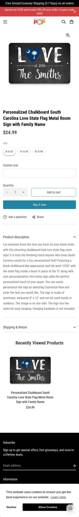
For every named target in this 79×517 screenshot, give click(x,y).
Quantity (8, 185)
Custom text (10, 165)
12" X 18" (39, 151)
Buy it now (39, 205)
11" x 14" (24, 151)
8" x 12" (9, 151)
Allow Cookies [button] (47, 507)
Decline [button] (11, 507)
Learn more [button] (58, 497)
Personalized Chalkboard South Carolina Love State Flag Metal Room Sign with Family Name (30, 397)
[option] (39, 63)
